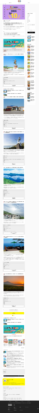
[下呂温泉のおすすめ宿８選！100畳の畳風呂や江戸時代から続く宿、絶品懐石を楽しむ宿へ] (28, 84)
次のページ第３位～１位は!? (13, 313)
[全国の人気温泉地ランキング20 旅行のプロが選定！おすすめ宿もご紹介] (28, 96)
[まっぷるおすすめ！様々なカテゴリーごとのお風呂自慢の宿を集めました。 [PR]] (28, 93)
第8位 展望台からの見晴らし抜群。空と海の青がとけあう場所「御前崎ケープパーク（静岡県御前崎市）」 (12, 34)
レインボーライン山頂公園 (6, 262)
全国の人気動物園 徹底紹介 (18, 394)
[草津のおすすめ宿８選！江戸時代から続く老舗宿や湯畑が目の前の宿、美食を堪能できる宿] (28, 87)
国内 (30, 64)
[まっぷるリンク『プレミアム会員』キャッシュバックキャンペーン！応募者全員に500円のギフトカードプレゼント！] (6, 342)
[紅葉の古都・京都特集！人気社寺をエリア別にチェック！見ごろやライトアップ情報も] (28, 75)
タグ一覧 (4, 391)
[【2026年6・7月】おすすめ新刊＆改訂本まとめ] (15, 342)
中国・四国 (28, 14)
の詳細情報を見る (14, 85)
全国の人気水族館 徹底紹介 (6, 395)
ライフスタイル (28, 401)
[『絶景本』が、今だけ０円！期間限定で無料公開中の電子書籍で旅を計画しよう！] (20, 342)
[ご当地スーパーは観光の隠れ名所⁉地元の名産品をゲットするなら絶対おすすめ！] (28, 65)
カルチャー (29, 2)
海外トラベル (20, 2)
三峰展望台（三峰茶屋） (6, 120)
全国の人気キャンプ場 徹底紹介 (6, 394)
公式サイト (8, 380)
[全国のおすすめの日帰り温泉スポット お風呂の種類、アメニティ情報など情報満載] (28, 99)
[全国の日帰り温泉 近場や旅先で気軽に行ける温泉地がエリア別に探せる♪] (28, 58)
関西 (27, 22)
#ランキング (5, 372)
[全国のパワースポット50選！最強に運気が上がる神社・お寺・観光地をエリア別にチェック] (28, 55)
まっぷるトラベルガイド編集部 (7, 20)
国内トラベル (10, 2)
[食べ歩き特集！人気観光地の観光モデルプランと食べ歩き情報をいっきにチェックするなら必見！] (28, 45)
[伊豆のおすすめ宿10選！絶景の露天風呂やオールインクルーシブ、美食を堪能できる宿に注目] (28, 81)
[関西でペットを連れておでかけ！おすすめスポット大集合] (28, 72)
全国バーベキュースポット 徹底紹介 (12, 394)
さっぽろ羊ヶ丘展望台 (6, 77)
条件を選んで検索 (31, 32)
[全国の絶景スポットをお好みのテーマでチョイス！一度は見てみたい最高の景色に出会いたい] (28, 62)
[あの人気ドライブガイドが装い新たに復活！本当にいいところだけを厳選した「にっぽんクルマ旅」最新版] (10, 342)
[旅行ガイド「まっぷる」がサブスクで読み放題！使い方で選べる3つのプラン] (5, 51)
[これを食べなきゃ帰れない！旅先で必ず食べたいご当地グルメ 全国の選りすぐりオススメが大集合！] (28, 48)
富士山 (30, 54)
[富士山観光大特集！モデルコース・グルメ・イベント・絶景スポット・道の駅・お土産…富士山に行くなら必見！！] (28, 52)
